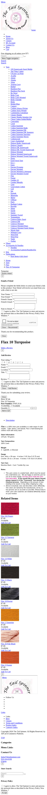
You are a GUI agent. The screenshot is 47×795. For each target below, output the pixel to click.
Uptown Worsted (17, 224)
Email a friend (7, 273)
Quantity (4, 408)
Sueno (13, 213)
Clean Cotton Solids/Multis (21, 119)
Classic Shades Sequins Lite (21, 117)
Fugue (13, 178)
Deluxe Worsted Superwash (21, 154)
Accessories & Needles (14, 245)
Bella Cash (15, 95)
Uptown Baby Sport (18, 219)
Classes (8, 41)
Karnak (13, 193)
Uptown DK (15, 222)
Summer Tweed (17, 215)
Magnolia (14, 195)
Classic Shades (16, 115)
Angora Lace (16, 84)
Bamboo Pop (16, 89)
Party (13, 202)
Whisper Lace (16, 232)
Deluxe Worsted (17, 152)
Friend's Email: (7, 302)
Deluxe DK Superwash (19, 148)
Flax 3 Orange (6, 665)
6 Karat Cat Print (17, 74)
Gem (12, 185)
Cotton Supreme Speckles (20, 134)
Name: (4, 365)
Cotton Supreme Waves (20, 137)
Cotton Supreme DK (18, 130)
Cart (7, 49)
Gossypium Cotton (18, 187)
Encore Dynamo (17, 167)
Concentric (15, 121)
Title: (3, 372)
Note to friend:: (7, 309)
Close (4, 327)
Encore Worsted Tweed (19, 174)
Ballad (13, 87)
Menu (10, 58)
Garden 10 (15, 180)
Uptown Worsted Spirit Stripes (22, 228)
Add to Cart (6, 411)
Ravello (14, 206)
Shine (13, 208)
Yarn (7, 67)
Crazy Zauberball (17, 141)
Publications (10, 254)
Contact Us (10, 45)
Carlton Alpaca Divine (19, 108)
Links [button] (3, 712)
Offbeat (13, 200)
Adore (13, 78)
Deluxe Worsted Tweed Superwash (24, 156)
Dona (13, 158)
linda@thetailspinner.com (10, 757)
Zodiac (13, 241)
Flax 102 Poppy (7, 516)
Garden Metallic (17, 182)
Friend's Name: (7, 299)
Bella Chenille (16, 100)
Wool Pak (14, 235)
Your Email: (6, 297)
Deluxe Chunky (17, 145)
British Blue (15, 104)
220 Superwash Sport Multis (21, 69)
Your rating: (6, 360)
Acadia (13, 76)
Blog (8, 47)
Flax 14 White (6, 559)
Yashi (13, 239)
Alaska (13, 80)
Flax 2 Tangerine (7, 623)
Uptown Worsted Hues (19, 226)
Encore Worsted (17, 169)
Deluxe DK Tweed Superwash (22, 150)
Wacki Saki (15, 230)
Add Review (12, 388)
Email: (4, 367)
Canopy (14, 106)
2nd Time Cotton (17, 71)
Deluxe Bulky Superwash (20, 143)
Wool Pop (14, 237)
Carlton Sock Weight (19, 111)
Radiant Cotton (16, 204)
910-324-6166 (6, 759)
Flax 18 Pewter (7, 601)
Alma (13, 82)
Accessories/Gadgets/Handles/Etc (23, 250)
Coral (13, 124)
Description (10, 420)
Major (13, 198)
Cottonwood (15, 139)
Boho (13, 102)
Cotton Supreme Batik (19, 128)
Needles (14, 248)
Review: (5, 379)
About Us (9, 38)
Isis (12, 191)
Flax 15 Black (6, 580)
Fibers (8, 243)
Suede (13, 211)
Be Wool (14, 93)
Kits (7, 252)
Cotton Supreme (17, 126)
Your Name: (6, 294)
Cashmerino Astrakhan (19, 113)
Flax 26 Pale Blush (8, 644)
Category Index (12, 727)
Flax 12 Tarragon (7, 537)
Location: (5, 370)
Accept (4, 793)
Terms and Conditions (14, 723)
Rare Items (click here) (19, 256)
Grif (12, 189)
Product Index (11, 725)
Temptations (15, 217)
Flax (12, 176)
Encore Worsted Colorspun (21, 171)
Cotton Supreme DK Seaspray (22, 132)
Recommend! (13, 327)
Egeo (13, 165)
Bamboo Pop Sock (18, 91)
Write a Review (7, 348)
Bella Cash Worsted (18, 97)
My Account (10, 43)
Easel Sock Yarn (17, 161)
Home (8, 36)
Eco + (13, 163)
